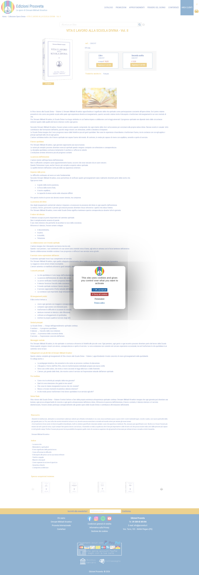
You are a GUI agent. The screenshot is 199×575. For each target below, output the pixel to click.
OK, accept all (100, 290)
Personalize (99, 299)
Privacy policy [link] (99, 303)
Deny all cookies (100, 294)
